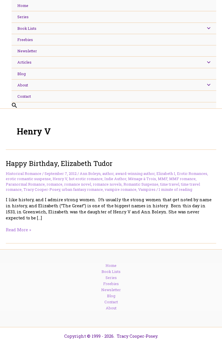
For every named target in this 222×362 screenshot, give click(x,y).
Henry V (60, 178)
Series (111, 277)
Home (111, 265)
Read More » (18, 230)
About (111, 308)
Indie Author (115, 178)
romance (54, 184)
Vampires (147, 189)
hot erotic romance (86, 178)
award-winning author (135, 173)
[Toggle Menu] (207, 28)
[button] (114, 105)
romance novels (107, 184)
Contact (111, 302)
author (108, 173)
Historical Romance (23, 173)
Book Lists (111, 271)
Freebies (111, 283)
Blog (111, 295)
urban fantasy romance (82, 189)
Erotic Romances (192, 173)
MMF (162, 178)
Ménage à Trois (142, 178)
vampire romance (120, 189)
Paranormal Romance (25, 184)
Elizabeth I (165, 173)
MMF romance (182, 178)
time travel (169, 184)
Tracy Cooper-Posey (41, 189)
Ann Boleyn (90, 173)
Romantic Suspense (140, 184)
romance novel (77, 184)
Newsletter (111, 289)
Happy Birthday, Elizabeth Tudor (59, 163)
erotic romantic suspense (28, 178)
